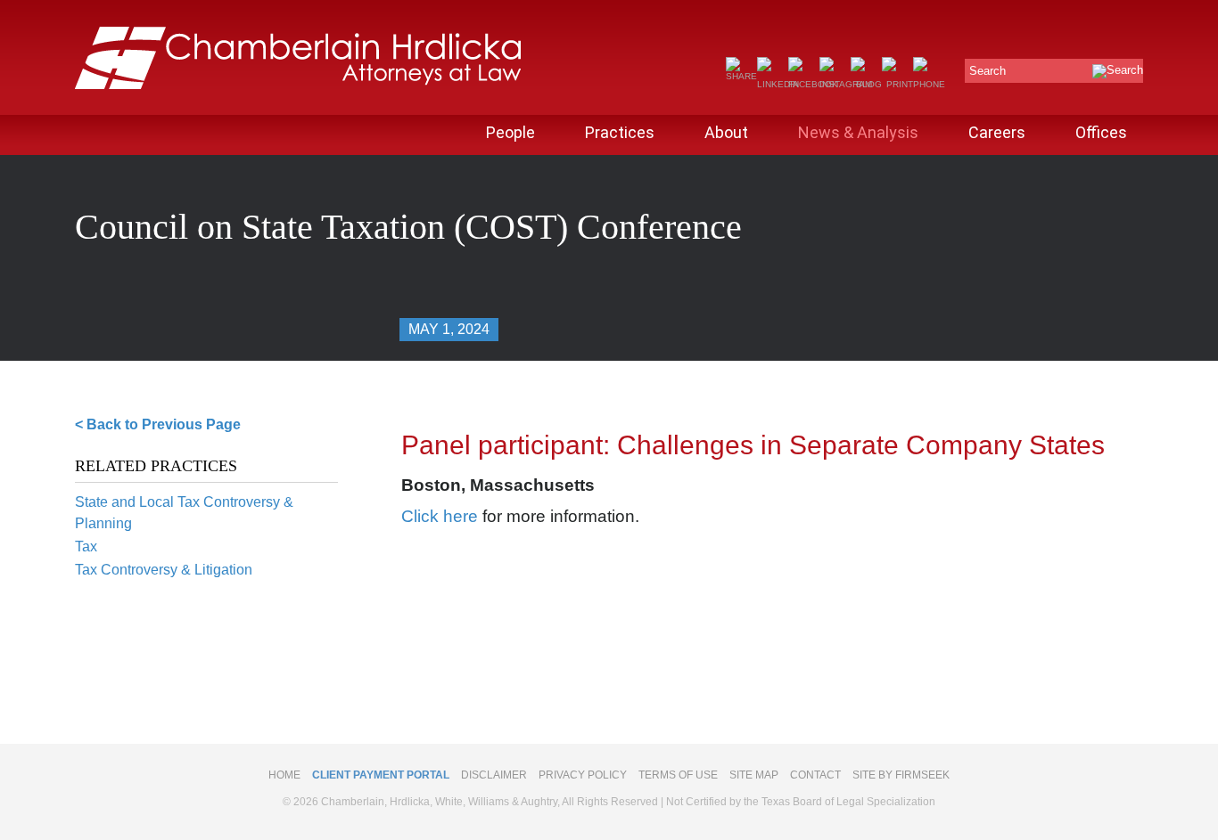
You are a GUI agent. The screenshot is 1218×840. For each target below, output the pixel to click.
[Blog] (866, 84)
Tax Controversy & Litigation (163, 569)
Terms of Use (678, 775)
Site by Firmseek (901, 775)
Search (987, 70)
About (726, 132)
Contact (815, 775)
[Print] (897, 84)
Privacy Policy (583, 775)
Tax (86, 546)
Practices (619, 132)
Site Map (753, 775)
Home (284, 775)
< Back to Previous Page (158, 424)
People (510, 132)
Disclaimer (494, 775)
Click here (439, 516)
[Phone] (929, 84)
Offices (1101, 132)
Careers (996, 132)
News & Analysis (858, 132)
